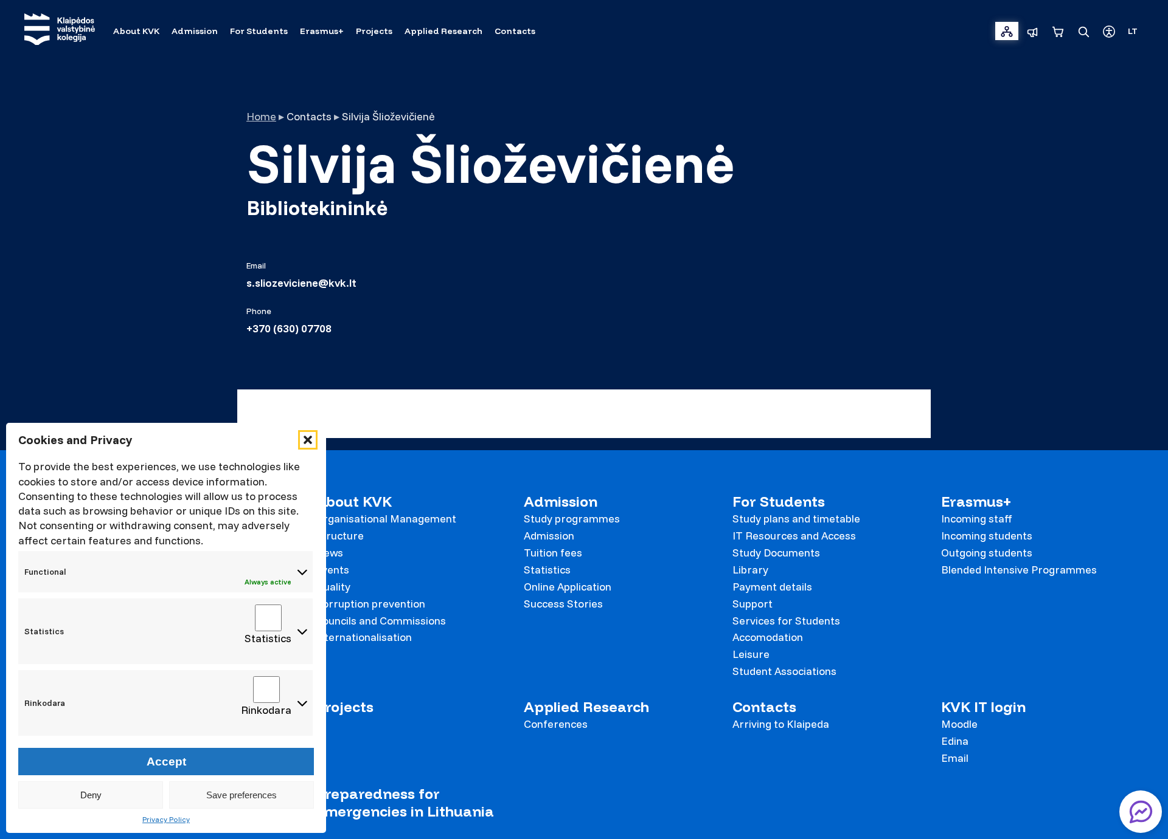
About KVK (353, 501)
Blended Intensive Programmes (1019, 570)
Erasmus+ (976, 501)
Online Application (567, 587)
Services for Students (786, 621)
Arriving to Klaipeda (780, 724)
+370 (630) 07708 (289, 329)
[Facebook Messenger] (1140, 811)
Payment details (772, 587)
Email (954, 758)
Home (261, 116)
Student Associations (784, 671)
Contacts (764, 707)
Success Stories (563, 604)
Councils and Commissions (380, 621)
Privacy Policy (166, 819)
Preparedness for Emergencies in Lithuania (404, 802)
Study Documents (776, 553)
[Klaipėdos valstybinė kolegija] (59, 30)
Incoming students (986, 536)
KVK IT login (983, 707)
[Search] (1083, 31)
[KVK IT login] (1006, 31)
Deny (91, 795)
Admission (560, 501)
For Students (778, 501)
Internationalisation (363, 637)
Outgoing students (986, 553)
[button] (308, 440)
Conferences (556, 724)
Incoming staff (976, 519)
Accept (166, 761)
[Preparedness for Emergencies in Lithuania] (1032, 31)
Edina (954, 741)
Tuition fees (553, 553)
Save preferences (241, 795)
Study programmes (572, 519)
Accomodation (767, 637)
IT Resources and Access (794, 536)
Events (332, 570)
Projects (344, 707)
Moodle (959, 724)
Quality (332, 587)
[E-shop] (1057, 31)
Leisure (751, 654)
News (329, 553)
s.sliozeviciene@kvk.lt (301, 283)
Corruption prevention (370, 604)
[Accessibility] (1109, 31)
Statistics (547, 570)
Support (752, 604)
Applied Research (586, 707)
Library (750, 570)
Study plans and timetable (796, 519)
